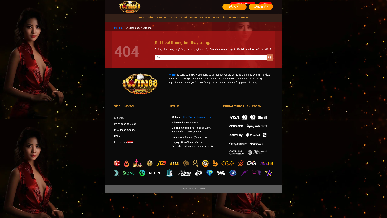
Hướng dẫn (219, 18)
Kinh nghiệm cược (239, 18)
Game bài (162, 18)
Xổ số (183, 18)
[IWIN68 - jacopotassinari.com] (129, 6)
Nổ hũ (151, 18)
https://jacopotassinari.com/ (197, 117)
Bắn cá (193, 18)
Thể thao (205, 18)
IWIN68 (141, 18)
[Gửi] (270, 57)
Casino (174, 18)
